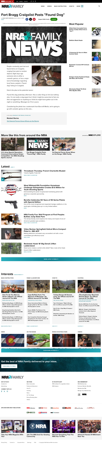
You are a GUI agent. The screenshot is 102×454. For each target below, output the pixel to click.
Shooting (88, 301)
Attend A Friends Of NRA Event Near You (89, 435)
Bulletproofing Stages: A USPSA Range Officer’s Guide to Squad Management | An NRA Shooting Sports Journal (12, 304)
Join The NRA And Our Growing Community (38, 435)
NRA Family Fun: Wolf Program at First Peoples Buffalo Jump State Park (44, 215)
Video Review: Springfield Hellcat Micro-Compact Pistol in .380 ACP (45, 230)
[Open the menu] (82, 6)
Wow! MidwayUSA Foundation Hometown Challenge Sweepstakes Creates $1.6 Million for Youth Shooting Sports (44, 187)
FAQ (35, 442)
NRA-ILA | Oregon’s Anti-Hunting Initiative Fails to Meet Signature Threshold (87, 311)
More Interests (18, 274)
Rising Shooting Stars (59, 332)
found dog (28, 115)
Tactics (58, 300)
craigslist (15, 115)
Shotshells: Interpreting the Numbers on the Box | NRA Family (63, 314)
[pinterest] (34, 18)
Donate (26, 1)
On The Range (31, 332)
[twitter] (30, 18)
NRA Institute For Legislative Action (61, 384)
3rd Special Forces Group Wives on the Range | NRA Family (63, 153)
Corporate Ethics (20, 442)
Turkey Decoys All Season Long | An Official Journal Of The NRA (63, 296)
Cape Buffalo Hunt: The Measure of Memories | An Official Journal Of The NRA (38, 296)
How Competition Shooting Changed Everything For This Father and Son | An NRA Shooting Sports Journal (38, 318)
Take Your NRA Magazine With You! (12, 435)
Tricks (61, 300)
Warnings (29, 442)
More (12, 167)
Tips (13, 300)
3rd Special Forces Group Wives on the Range (23, 121)
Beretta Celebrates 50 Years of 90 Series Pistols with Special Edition (44, 201)
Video (28, 237)
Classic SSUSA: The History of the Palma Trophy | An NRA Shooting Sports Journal (38, 311)
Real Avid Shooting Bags (85, 300)
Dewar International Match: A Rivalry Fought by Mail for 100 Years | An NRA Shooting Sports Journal (38, 304)
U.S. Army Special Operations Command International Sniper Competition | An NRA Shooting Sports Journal (12, 155)
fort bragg (21, 115)
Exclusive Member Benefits (84, 386)
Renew (21, 1)
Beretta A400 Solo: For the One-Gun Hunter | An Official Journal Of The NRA (89, 305)
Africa (40, 300)
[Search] (99, 6)
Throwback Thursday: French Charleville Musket (44, 170)
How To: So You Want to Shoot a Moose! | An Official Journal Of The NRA (12, 296)
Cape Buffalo (31, 300)
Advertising (4, 386)
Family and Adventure (32, 386)
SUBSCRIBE (9, 366)
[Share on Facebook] (27, 18)
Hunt (36, 300)
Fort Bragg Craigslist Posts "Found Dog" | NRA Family (36, 153)
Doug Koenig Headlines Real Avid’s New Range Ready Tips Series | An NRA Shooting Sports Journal (12, 311)
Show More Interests (59, 350)
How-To (71, 6)
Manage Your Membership (84, 390)
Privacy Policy (4, 442)
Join (17, 1)
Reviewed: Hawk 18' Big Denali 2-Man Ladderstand (40, 244)
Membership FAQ (82, 388)
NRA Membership (82, 384)
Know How (5, 300)
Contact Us (4, 384)
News (43, 6)
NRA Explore (55, 386)
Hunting (29, 252)
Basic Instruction (60, 6)
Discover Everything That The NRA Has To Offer (63, 435)
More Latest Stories (57, 259)
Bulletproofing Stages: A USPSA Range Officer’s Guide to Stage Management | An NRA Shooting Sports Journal (12, 318)
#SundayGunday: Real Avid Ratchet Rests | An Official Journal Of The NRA (89, 296)
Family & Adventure (32, 175)
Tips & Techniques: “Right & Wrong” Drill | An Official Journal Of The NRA (63, 304)
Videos (49, 6)
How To (10, 300)
